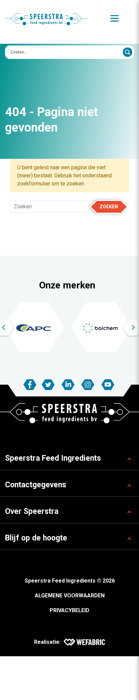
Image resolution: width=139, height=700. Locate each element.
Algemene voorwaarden (70, 595)
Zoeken (109, 206)
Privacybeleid (69, 610)
